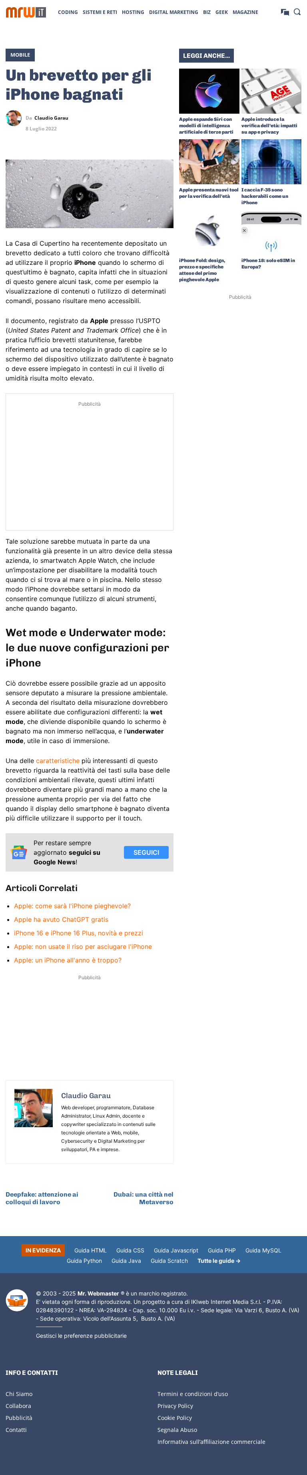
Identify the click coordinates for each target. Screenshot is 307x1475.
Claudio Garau (51, 118)
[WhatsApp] (147, 118)
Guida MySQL (263, 1250)
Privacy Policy (175, 1406)
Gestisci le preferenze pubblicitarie (81, 1335)
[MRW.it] (26, 12)
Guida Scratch (169, 1260)
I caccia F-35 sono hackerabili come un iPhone (264, 196)
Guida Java (126, 1260)
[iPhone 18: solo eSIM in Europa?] (271, 232)
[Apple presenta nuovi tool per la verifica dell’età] (209, 161)
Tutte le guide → (219, 1260)
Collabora (18, 1406)
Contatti (16, 1430)
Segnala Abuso (177, 1430)
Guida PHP (222, 1250)
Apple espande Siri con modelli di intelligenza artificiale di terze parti (206, 125)
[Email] (165, 137)
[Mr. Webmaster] (17, 1300)
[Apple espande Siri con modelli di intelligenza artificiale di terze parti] (209, 91)
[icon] (285, 11)
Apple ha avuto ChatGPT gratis (61, 919)
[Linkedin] (129, 118)
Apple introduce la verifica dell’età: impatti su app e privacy (269, 125)
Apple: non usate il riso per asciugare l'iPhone (83, 946)
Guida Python (84, 1260)
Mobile (20, 54)
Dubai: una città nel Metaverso (143, 1198)
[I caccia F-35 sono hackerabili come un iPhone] (271, 161)
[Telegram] (165, 118)
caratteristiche (58, 761)
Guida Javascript (176, 1250)
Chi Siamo (19, 1394)
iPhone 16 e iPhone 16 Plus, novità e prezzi (78, 933)
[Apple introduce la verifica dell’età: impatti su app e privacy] (271, 91)
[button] (297, 12)
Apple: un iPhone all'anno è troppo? (68, 960)
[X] (110, 118)
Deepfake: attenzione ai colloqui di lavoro (42, 1198)
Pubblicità (19, 1418)
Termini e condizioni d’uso (192, 1394)
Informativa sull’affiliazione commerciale (211, 1441)
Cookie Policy (174, 1418)
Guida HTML (90, 1250)
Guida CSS (130, 1250)
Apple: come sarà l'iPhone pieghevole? (72, 906)
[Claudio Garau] (16, 118)
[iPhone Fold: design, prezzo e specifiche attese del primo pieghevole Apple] (209, 232)
